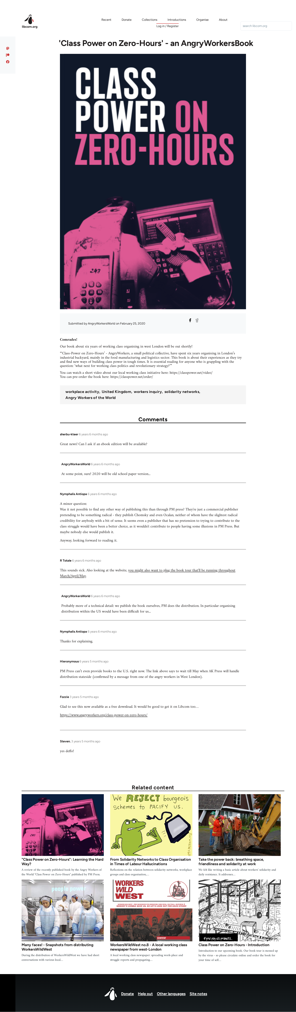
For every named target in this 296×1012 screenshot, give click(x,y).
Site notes (198, 993)
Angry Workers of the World (90, 398)
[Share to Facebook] (190, 320)
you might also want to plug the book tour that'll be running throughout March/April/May (147, 573)
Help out (145, 993)
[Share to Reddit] (197, 320)
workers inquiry (148, 392)
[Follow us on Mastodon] (7, 48)
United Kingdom (116, 392)
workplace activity (82, 392)
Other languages (171, 993)
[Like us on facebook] (7, 62)
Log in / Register (167, 26)
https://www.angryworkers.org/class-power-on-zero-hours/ (103, 715)
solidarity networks (181, 392)
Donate (127, 993)
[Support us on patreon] (7, 55)
